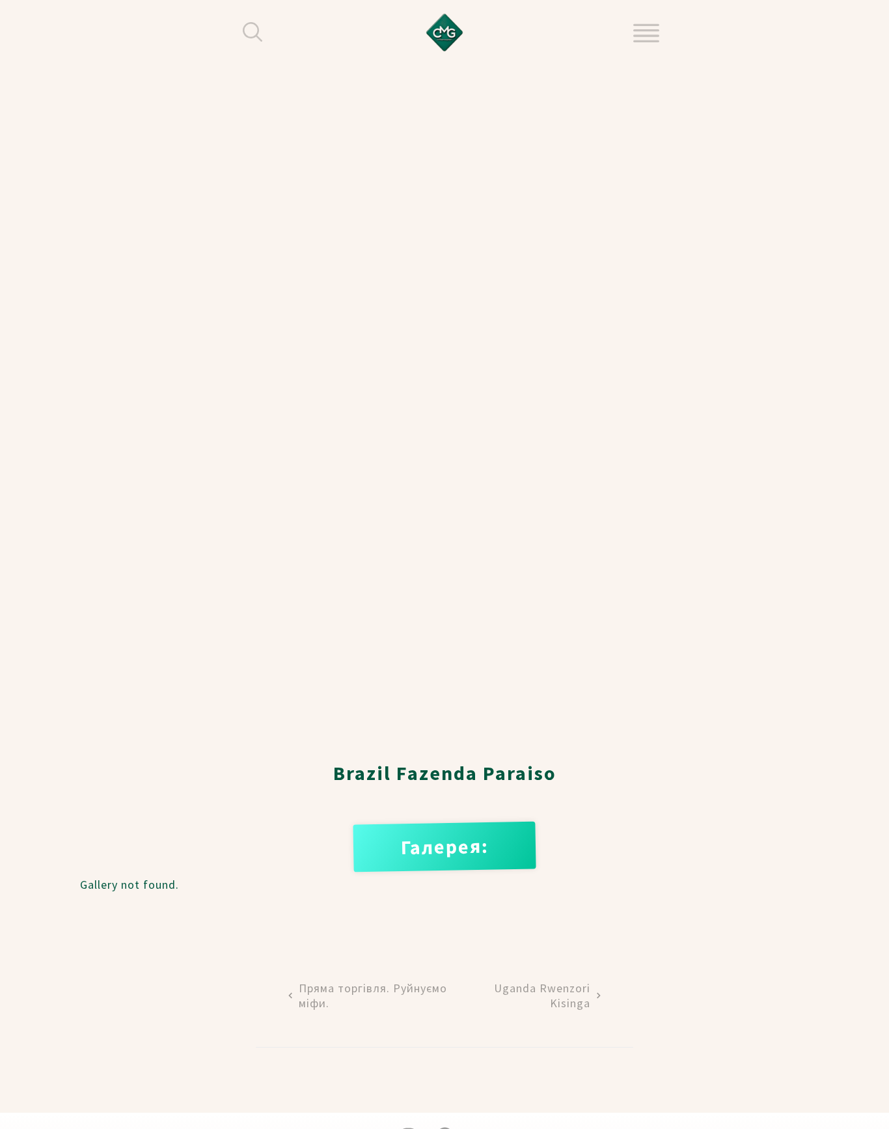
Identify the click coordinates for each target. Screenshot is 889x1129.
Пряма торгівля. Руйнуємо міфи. (373, 996)
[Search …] (252, 32)
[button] (646, 33)
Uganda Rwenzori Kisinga (542, 996)
